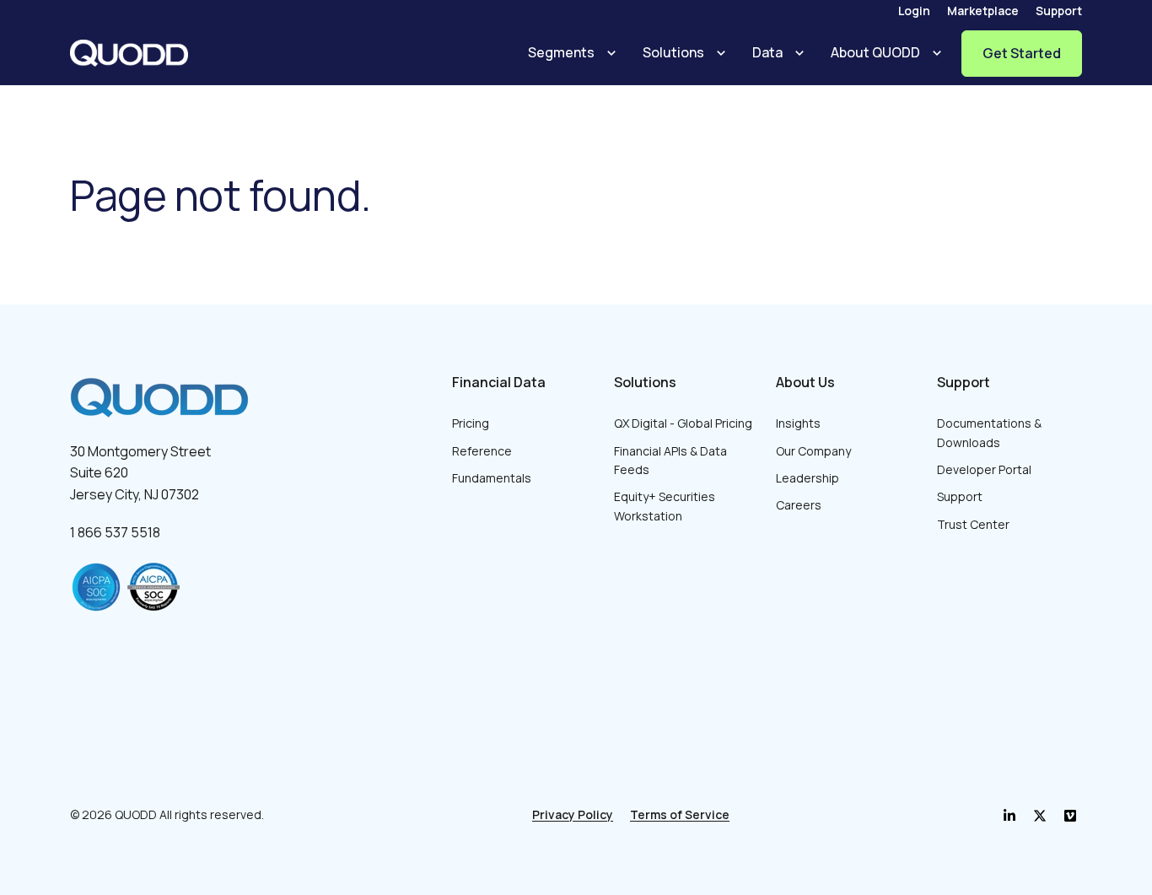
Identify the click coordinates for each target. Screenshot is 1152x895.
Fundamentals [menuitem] (491, 478)
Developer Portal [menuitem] (984, 469)
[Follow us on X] (1070, 816)
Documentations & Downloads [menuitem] (989, 432)
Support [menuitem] (1059, 11)
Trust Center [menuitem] (973, 524)
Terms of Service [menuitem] (679, 814)
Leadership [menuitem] (807, 478)
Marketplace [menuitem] (983, 11)
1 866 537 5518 (115, 532)
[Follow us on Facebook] (1040, 816)
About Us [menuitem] (805, 382)
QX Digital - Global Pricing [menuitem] (683, 423)
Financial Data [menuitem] (499, 382)
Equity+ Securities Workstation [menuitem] (664, 505)
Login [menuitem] (914, 11)
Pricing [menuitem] (470, 423)
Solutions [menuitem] (645, 382)
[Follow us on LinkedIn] (1009, 816)
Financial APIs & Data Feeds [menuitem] (670, 460)
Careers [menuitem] (798, 505)
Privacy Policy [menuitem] (572, 814)
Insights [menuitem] (798, 423)
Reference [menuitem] (482, 451)
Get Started (1021, 53)
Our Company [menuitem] (813, 451)
